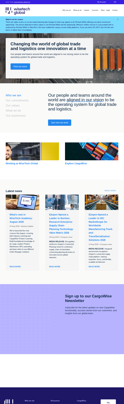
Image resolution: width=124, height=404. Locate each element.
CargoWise (81, 401)
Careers (87, 10)
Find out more (20, 66)
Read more (15, 267)
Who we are (66, 10)
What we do (77, 10)
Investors (95, 10)
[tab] (27, 95)
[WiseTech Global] (18, 11)
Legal (108, 10)
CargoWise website (22, 2)
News (103, 10)
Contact (115, 10)
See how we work (59, 122)
